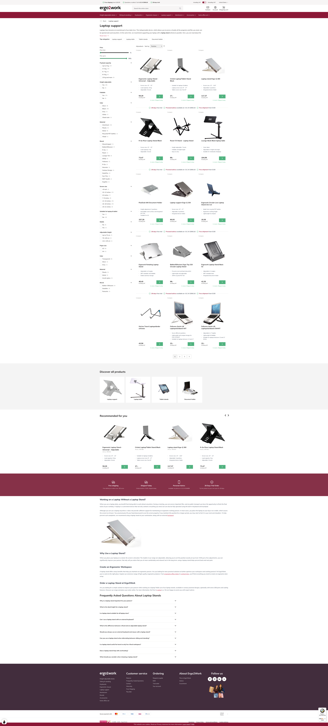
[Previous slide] (225, 415)
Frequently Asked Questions (135, 681)
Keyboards (138, 15)
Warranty (129, 686)
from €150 (207, 108)
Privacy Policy (200, 722)
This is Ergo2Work (185, 678)
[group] (115, 445)
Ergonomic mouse (151, 15)
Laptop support (166, 15)
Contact (128, 683)
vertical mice (185, 574)
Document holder (157, 39)
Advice (181, 681)
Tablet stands (143, 39)
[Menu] (325, 709)
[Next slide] (228, 415)
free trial (156, 108)
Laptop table (130, 39)
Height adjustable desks (107, 15)
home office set (203, 15)
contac (159, 590)
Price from (102, 50)
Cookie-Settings (223, 722)
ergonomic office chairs (171, 574)
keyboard (171, 515)
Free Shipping (130, 689)
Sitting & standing (125, 15)
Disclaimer (191, 722)
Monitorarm (179, 15)
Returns (128, 678)
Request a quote (158, 678)
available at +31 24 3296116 (181, 108)
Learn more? (186, 724)
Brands (102, 695)
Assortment (183, 683)
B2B (154, 681)
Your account (157, 686)
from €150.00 (112, 2)
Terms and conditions (211, 722)
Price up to (103, 56)
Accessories (190, 15)
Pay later (129, 692)
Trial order (156, 683)
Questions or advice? (130, 2)
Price (101, 47)
